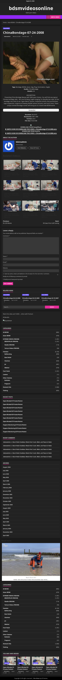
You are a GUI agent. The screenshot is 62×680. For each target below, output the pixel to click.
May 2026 (6, 477)
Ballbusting (8, 354)
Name (5, 256)
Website (5, 268)
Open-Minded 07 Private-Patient (13, 421)
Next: (51, 222)
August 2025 (7, 508)
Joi (5, 364)
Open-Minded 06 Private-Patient (13, 418)
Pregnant (7, 384)
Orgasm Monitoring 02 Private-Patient (14, 428)
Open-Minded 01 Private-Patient (13, 401)
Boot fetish (8, 357)
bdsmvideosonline (31, 8)
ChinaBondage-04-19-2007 (50, 298)
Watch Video (55, 17)
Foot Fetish (6, 371)
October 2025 (7, 501)
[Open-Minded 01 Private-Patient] (9, 661)
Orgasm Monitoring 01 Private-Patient (14, 425)
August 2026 (7, 467)
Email (5, 262)
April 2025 (6, 522)
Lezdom (5, 374)
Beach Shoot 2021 (31, 577)
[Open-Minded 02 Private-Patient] (23, 661)
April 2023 (6, 535)
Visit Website (21, 148)
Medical (7, 368)
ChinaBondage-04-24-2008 (11, 298)
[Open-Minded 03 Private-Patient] (38, 661)
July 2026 (5, 470)
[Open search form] (44, 17)
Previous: (7, 222)
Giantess (7, 361)
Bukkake (7, 380)
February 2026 (7, 487)
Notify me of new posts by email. (13, 279)
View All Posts (34, 148)
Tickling (5, 390)
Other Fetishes (7, 378)
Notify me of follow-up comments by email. (15, 276)
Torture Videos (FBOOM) (12, 348)
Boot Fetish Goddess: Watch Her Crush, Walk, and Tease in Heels (32, 442)
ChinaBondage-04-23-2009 (30, 298)
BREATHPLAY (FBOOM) (11, 341)
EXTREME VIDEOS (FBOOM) (11, 339)
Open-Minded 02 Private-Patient (13, 404)
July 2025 (5, 511)
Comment (6, 236)
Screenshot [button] (32, 110)
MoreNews (36, 678)
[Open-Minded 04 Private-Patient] (52, 661)
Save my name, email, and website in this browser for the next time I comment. (27, 274)
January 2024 (7, 528)
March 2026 (6, 484)
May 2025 (6, 518)
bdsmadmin (7, 36)
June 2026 (6, 474)
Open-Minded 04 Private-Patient (13, 411)
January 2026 (7, 491)
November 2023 (7, 532)
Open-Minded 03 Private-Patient (13, 408)
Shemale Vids (7, 387)
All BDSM (6, 332)
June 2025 (6, 515)
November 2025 (7, 498)
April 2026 (6, 481)
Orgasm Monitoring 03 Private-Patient (14, 431)
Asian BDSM (6, 28)
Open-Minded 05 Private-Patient (13, 414)
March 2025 (6, 525)
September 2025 (8, 505)
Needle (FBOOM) (9, 345)
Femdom (5, 352)
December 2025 (7, 494)
